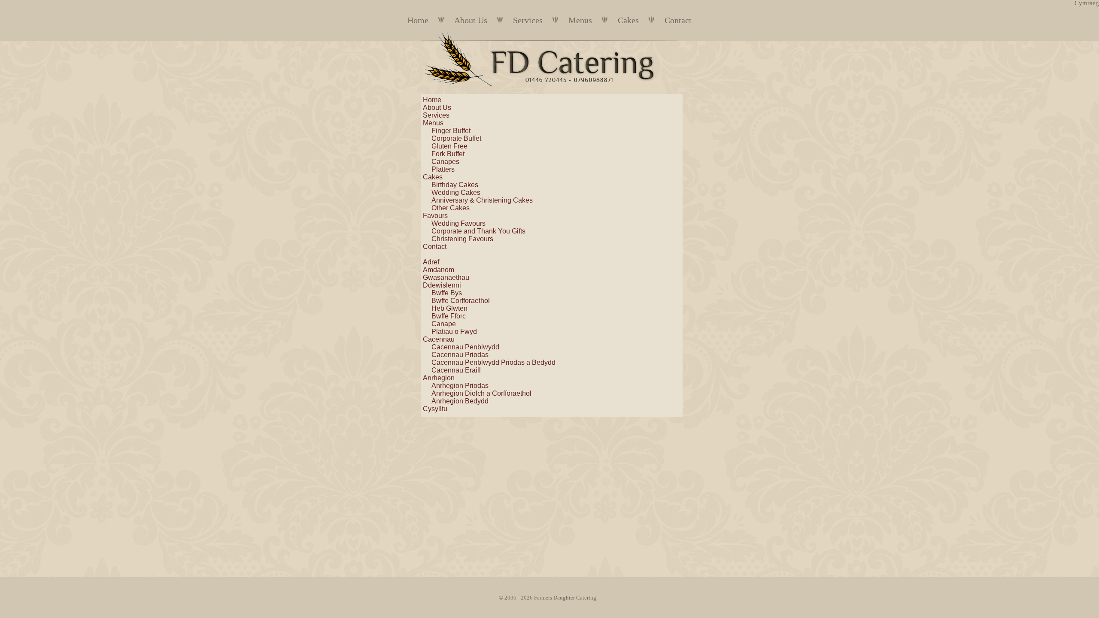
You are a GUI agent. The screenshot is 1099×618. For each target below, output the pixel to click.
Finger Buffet (451, 130)
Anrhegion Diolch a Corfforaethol (481, 393)
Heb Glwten (449, 308)
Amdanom (438, 269)
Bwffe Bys (446, 293)
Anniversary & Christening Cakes (482, 200)
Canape (443, 323)
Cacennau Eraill (456, 370)
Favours (435, 215)
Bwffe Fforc (448, 316)
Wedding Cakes (455, 192)
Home (417, 20)
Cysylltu (435, 408)
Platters (443, 169)
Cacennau (439, 339)
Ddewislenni (442, 285)
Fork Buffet (447, 154)
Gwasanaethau (446, 277)
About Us (470, 20)
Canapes (445, 161)
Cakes (628, 20)
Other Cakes (450, 208)
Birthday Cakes (454, 184)
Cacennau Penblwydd (465, 347)
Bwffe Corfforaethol (460, 300)
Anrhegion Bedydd (460, 401)
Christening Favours (462, 238)
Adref (431, 262)
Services (528, 20)
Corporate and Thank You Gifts (478, 231)
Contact (678, 20)
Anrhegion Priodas (460, 385)
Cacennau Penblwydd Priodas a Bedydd (493, 362)
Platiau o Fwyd (454, 331)
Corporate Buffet (456, 138)
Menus (580, 20)
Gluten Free (449, 146)
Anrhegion (439, 378)
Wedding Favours (458, 223)
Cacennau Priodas (460, 354)
